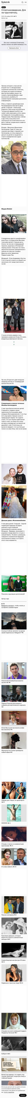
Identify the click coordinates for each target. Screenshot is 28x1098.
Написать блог (14, 48)
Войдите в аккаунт (7, 606)
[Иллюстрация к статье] (14, 30)
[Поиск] (22, 2)
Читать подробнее (9, 1092)
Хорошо (23, 1095)
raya (7, 599)
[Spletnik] (5, 2)
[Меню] (26, 2)
